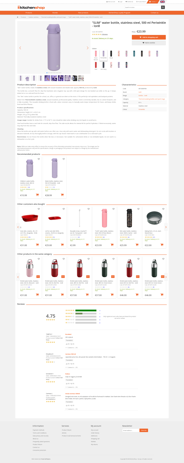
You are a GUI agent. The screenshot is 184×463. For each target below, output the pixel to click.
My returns (94, 444)
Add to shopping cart (150, 37)
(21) (154, 237)
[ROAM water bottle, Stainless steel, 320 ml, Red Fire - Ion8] (54, 268)
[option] (29, 177)
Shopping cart (95, 439)
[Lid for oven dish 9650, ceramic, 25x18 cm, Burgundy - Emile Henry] (54, 218)
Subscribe (144, 430)
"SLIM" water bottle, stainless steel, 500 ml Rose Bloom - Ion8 (104, 233)
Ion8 (140, 92)
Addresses (94, 436)
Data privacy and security (40, 436)
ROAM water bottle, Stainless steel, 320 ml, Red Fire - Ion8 (54, 282)
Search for (163, 7)
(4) (103, 237)
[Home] (17, 17)
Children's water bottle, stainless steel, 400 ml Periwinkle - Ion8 (27, 183)
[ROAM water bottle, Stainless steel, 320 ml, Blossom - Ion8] (29, 268)
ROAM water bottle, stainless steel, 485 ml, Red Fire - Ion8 (79, 282)
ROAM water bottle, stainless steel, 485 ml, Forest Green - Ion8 (104, 283)
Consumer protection (39, 450)
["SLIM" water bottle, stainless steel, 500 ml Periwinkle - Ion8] (53, 47)
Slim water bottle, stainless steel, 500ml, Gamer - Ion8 (128, 232)
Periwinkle (142, 109)
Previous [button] (18, 227)
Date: (47, 336)
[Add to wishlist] (38, 159)
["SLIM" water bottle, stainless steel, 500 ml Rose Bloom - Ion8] (104, 218)
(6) (29, 187)
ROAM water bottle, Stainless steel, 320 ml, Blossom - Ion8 (29, 282)
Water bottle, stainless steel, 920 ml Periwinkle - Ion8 (54, 182)
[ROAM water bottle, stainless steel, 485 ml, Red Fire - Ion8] (79, 268)
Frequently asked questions (41, 441)
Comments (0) (72, 348)
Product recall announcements (71, 436)
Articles (64, 433)
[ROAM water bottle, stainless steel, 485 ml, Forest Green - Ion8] (104, 268)
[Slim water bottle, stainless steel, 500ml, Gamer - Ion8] (129, 218)
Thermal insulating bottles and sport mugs (152, 99)
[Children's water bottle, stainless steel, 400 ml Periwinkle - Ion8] (29, 168)
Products (29, 13)
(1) (54, 187)
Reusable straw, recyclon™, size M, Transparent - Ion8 (78, 232)
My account (94, 430)
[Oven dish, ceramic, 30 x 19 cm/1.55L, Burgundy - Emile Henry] (29, 218)
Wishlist (93, 441)
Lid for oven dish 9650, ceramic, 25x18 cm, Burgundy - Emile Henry (54, 233)
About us (35, 439)
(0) (78, 237)
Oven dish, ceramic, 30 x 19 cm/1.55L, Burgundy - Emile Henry (28, 233)
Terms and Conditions (39, 433)
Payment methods (38, 430)
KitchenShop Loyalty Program (119, 13)
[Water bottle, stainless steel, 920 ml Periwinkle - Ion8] (54, 168)
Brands (55, 13)
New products (83, 13)
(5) (54, 237)
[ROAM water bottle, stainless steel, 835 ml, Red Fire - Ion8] (129, 268)
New (38, 276)
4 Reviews (104, 34)
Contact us (154, 13)
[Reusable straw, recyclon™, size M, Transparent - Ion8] (79, 218)
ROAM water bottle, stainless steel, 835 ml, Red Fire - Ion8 (129, 282)
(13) (29, 237)
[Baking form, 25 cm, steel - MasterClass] (154, 218)
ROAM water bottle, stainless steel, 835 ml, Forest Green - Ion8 (154, 283)
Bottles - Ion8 (143, 95)
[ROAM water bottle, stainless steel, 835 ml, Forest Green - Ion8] (154, 268)
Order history (95, 433)
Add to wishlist (150, 43)
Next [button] (166, 227)
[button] (20, 48)
